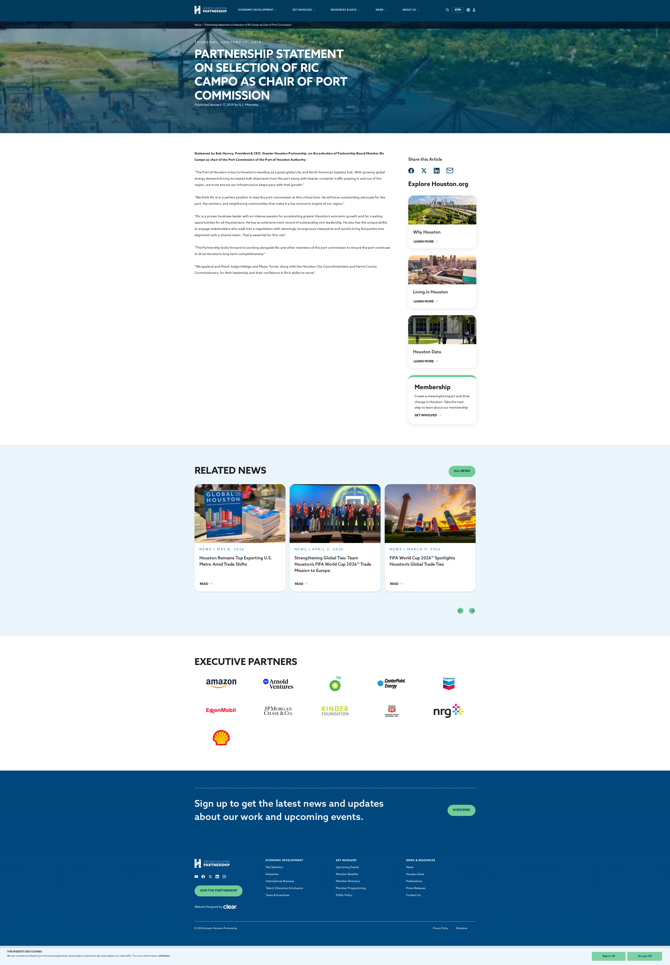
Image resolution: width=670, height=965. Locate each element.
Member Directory (348, 881)
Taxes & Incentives (277, 895)
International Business (280, 881)
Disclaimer (462, 928)
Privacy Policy (440, 928)
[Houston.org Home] (211, 9)
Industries (272, 874)
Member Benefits (347, 874)
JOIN (458, 10)
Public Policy (344, 895)
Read (240, 537)
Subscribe (461, 810)
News (198, 25)
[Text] (196, 876)
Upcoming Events (347, 867)
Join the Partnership (218, 890)
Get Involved (416, 379)
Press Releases (416, 888)
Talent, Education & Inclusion (284, 888)
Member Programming (351, 888)
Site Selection (274, 867)
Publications (414, 881)
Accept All (645, 956)
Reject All (608, 956)
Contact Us (413, 895)
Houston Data (415, 874)
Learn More (442, 221)
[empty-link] (411, 171)
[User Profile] (474, 10)
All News (462, 471)
